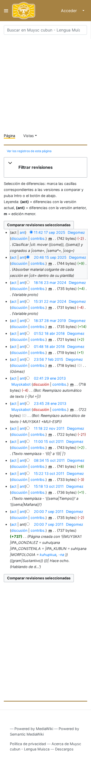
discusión (19, 238)
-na (61, 554)
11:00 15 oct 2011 (49, 441)
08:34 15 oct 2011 (49, 460)
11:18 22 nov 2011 (49, 428)
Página (9, 136)
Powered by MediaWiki (33, 728)
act (13, 257)
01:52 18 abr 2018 (49, 333)
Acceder (69, 10)
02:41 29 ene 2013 (50, 378)
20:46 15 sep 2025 (50, 257)
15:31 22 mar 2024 (50, 301)
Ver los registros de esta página (29, 151)
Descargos (64, 749)
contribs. (38, 238)
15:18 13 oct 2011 (49, 486)
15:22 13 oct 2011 (49, 473)
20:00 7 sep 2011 (48, 511)
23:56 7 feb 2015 (48, 359)
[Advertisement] (45, 84)
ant (22, 232)
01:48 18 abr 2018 (49, 346)
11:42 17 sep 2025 (49, 232)
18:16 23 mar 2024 (50, 282)
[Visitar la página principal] (23, 10)
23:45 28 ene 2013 (50, 403)
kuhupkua (48, 554)
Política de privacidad (28, 744)
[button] (45, 167)
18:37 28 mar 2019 (50, 320)
